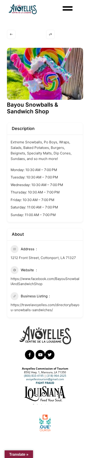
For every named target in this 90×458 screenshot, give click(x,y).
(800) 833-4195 (34, 376)
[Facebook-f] (29, 354)
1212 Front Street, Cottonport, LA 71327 (43, 258)
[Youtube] (40, 354)
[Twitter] (49, 354)
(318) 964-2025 (56, 376)
